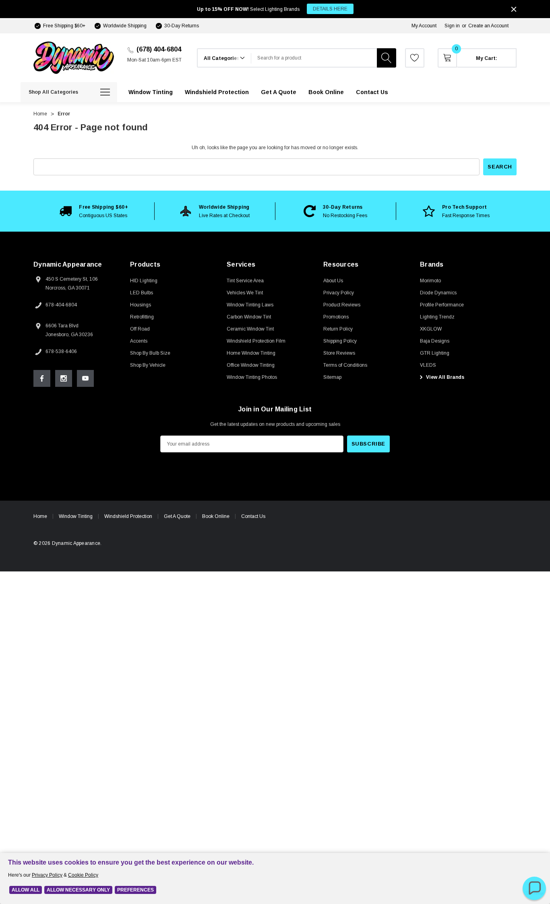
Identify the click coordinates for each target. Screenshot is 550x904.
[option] (93, 211)
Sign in (452, 26)
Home (40, 516)
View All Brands (444, 377)
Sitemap (332, 377)
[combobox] (314, 58)
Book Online (216, 516)
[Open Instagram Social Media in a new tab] (63, 378)
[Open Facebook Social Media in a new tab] (41, 378)
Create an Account (488, 26)
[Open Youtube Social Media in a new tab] (85, 378)
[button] (534, 888)
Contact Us (253, 516)
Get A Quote (177, 516)
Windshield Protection (128, 516)
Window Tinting (76, 516)
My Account (423, 26)
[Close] (514, 9)
